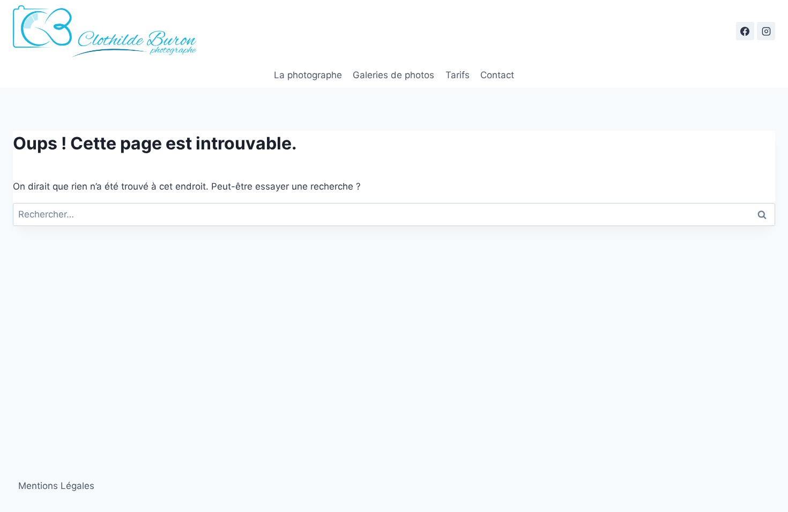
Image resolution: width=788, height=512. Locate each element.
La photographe (308, 75)
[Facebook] (745, 31)
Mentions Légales (56, 485)
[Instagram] (766, 31)
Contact (497, 75)
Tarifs (457, 75)
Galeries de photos (393, 75)
